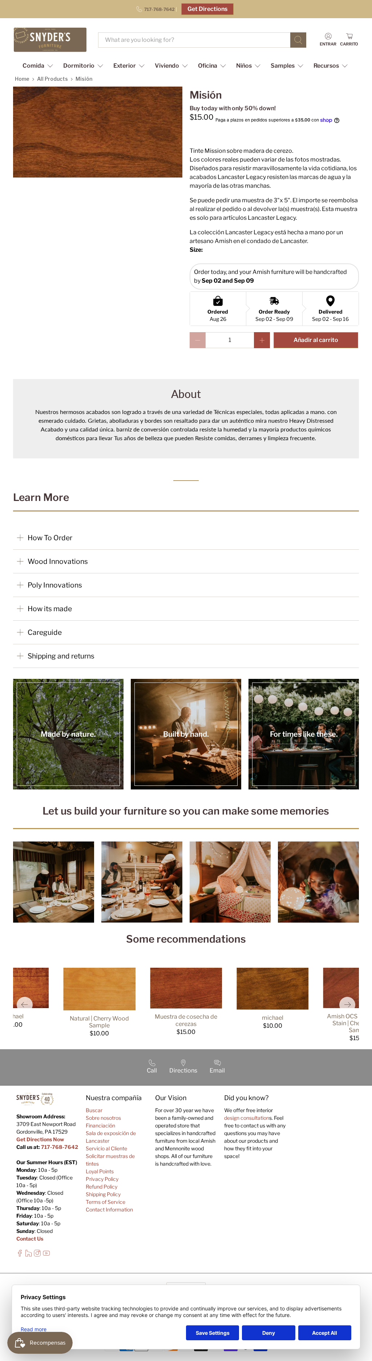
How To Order (50, 537)
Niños (244, 65)
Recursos (326, 65)
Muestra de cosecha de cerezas (186, 1020)
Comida (33, 65)
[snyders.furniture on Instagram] (37, 1254)
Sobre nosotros (103, 1118)
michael (272, 1017)
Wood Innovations (58, 561)
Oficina (207, 65)
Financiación (100, 1125)
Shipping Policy (103, 1194)
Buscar (94, 1110)
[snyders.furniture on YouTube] (46, 1254)
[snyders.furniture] (50, 40)
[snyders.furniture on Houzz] (28, 1254)
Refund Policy (101, 1186)
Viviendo (167, 65)
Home (22, 79)
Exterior (124, 65)
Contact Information (109, 1209)
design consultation (246, 1118)
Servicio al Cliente (106, 1148)
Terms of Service (105, 1202)
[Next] (347, 1005)
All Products (52, 79)
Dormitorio (78, 65)
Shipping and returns (61, 656)
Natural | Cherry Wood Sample (99, 1022)
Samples (283, 65)
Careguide (45, 632)
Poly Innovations (55, 585)
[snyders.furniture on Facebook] (19, 1254)
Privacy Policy (102, 1179)
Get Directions (207, 8)
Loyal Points (100, 1171)
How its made (50, 608)
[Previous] (25, 1005)
